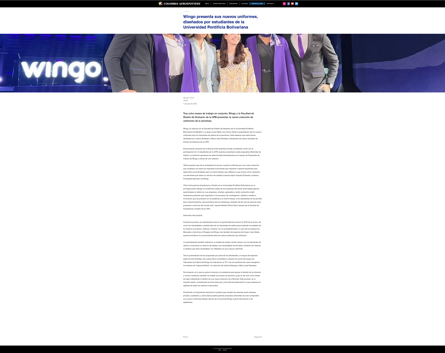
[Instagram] (284, 3)
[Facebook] (288, 3)
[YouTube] (292, 3)
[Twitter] (296, 3)
